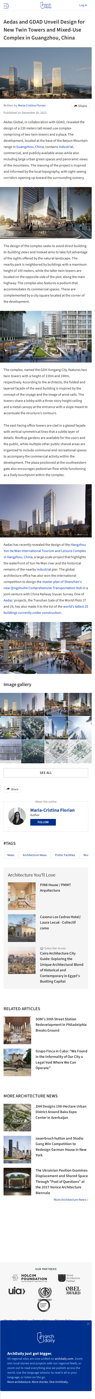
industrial (66, 146)
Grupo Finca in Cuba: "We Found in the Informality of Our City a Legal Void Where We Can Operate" (61, 1060)
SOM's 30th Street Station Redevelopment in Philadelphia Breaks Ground (61, 1025)
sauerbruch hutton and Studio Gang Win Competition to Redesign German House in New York (61, 1147)
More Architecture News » (71, 1199)
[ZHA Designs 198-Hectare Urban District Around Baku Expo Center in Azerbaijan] (17, 1117)
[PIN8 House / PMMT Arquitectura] (22, 896)
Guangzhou (25, 146)
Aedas (8, 600)
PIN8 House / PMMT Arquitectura (55, 887)
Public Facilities (65, 855)
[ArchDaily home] (45, 5)
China (39, 146)
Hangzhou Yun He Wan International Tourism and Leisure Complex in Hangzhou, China (45, 551)
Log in (83, 5)
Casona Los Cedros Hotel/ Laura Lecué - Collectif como (60, 922)
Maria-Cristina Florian (52, 810)
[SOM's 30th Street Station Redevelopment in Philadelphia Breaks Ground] (17, 1030)
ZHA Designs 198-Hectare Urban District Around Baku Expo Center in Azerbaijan (61, 1112)
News (10, 855)
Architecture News (35, 855)
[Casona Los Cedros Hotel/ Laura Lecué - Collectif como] (22, 928)
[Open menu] (6, 5)
